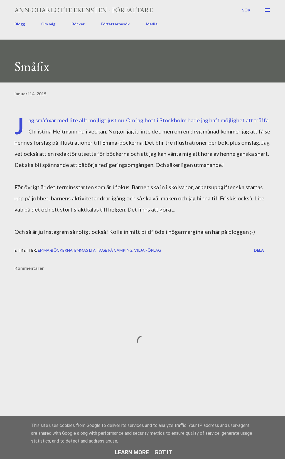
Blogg (19, 23)
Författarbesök (115, 23)
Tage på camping (114, 250)
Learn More (132, 452)
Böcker (78, 23)
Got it (163, 452)
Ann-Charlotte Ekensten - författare (83, 10)
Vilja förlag (147, 250)
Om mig (48, 23)
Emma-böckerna (55, 250)
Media (152, 23)
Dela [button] (259, 250)
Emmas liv (84, 250)
